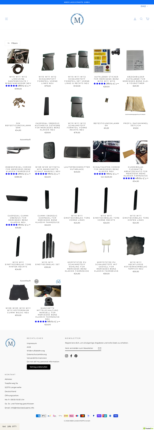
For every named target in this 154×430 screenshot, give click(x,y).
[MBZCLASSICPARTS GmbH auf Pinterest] (75, 355)
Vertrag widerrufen (38, 367)
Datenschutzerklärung (37, 354)
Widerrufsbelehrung (36, 351)
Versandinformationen (37, 358)
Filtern (14, 43)
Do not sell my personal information (43, 362)
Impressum (32, 343)
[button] (12, 86)
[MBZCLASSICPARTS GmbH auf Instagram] (66, 355)
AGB (29, 347)
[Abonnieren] (99, 348)
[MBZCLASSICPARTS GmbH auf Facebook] (71, 355)
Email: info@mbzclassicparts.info (19, 408)
